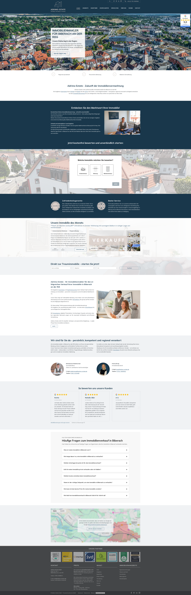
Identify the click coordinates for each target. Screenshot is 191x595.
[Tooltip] (84, 423)
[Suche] (110, 1)
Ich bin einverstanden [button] (95, 528)
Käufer (78, 91)
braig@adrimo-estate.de (122, 369)
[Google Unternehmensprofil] (116, 1)
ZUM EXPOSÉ (80, 249)
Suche (86, 91)
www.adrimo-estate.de (60, 580)
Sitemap (93, 593)
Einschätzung (88, 307)
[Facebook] (114, 1)
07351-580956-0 (59, 575)
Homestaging (56, 313)
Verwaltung (115, 8)
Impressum (80, 593)
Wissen (131, 8)
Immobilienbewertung (79, 93)
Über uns (123, 8)
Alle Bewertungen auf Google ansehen (60, 422)
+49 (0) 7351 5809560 (133, 1)
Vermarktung (76, 299)
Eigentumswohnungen (125, 569)
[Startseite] (61, 6)
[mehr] (118, 304)
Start (78, 8)
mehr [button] (54, 326)
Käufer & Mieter (104, 8)
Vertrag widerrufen (100, 593)
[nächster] (138, 407)
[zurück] (52, 407)
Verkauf (72, 91)
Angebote (85, 8)
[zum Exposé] (134, 233)
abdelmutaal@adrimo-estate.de (78, 371)
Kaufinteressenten (72, 290)
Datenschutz (87, 593)
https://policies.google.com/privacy (97, 524)
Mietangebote (123, 576)
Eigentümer (94, 8)
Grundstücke (123, 574)
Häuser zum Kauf (124, 572)
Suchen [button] (129, 268)
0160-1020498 (75, 373)
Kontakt (137, 8)
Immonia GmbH (72, 593)
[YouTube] (118, 1)
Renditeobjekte (123, 578)
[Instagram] (121, 1)
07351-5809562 (121, 371)
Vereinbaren (116, 350)
